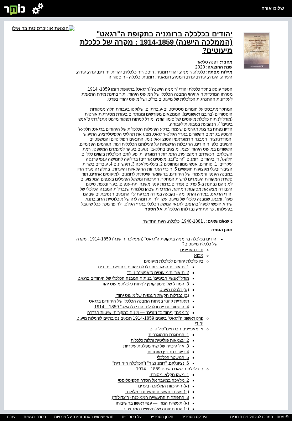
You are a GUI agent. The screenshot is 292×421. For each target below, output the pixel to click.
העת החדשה (154, 221)
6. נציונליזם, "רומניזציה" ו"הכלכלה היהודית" (151, 363)
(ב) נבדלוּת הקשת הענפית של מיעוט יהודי (152, 295)
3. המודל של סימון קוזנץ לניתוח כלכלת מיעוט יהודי (144, 283)
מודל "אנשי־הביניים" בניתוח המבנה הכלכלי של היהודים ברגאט (133, 278)
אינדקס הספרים (195, 417)
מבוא (198, 255)
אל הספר (153, 209)
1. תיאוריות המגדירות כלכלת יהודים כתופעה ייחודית (143, 266)
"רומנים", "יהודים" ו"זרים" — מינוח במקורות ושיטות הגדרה (138, 312)
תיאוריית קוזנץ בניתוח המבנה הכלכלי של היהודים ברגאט (139, 301)
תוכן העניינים (191, 249)
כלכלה (173, 221)
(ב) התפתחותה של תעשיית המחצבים (155, 408)
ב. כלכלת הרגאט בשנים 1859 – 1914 (169, 368)
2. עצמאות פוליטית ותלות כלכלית (160, 340)
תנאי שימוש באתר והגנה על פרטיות (84, 417)
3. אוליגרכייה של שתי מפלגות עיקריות (156, 346)
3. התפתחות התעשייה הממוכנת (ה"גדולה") (150, 397)
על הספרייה (131, 417)
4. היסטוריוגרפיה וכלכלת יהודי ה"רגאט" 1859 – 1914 (141, 306)
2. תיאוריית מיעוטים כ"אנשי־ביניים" (158, 272)
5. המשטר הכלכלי (173, 357)
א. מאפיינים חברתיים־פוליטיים (176, 328)
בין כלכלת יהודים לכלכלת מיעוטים (173, 261)
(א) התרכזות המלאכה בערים (163, 386)
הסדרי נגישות (35, 417)
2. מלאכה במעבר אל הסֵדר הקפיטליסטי (153, 380)
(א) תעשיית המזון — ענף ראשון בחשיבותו (152, 403)
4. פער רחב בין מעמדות (168, 351)
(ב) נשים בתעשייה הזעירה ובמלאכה (157, 391)
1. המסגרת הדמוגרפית (168, 334)
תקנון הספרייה (161, 417)
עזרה (11, 417)
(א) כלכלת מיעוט (174, 289)
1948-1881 (192, 221)
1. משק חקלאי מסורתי (169, 374)
